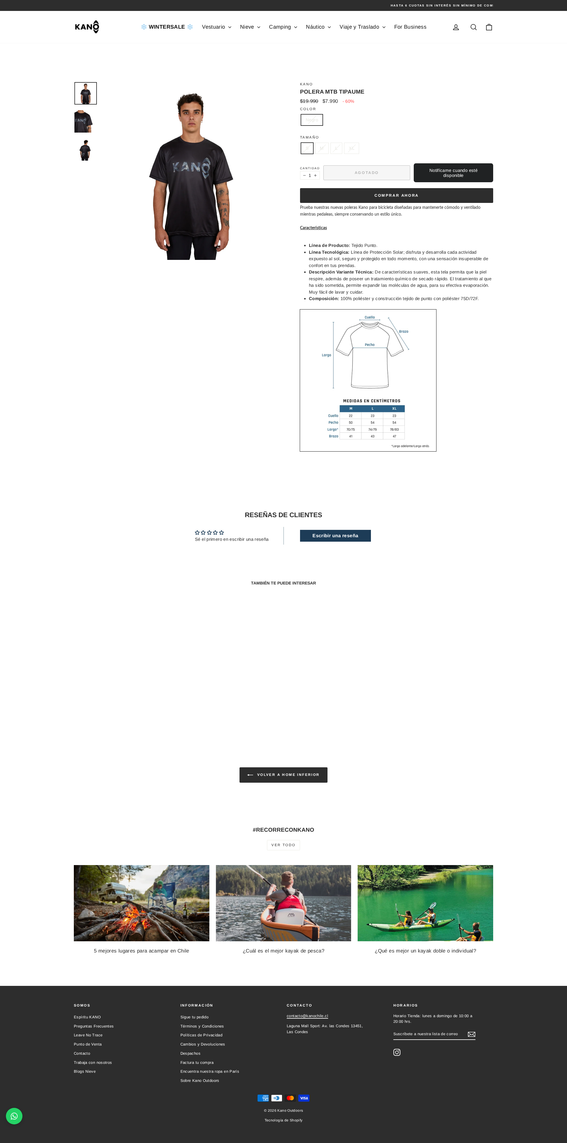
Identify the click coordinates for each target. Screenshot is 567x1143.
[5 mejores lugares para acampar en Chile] (141, 903)
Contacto (82, 1053)
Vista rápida (124, 693)
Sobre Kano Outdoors (199, 1080)
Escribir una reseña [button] (335, 535)
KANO (306, 84)
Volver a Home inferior (287, 775)
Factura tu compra (197, 1062)
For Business (410, 27)
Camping (281, 27)
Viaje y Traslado (360, 27)
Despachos (190, 1053)
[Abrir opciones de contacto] (14, 1116)
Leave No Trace (88, 1035)
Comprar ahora (396, 195)
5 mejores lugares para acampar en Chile (141, 951)
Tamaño (309, 137)
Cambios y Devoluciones (202, 1044)
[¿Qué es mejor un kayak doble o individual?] (425, 903)
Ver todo (283, 845)
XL (351, 148)
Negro (312, 119)
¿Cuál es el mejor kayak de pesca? (283, 951)
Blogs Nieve (85, 1071)
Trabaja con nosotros (93, 1062)
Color (308, 109)
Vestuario (214, 27)
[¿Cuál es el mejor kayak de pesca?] (283, 903)
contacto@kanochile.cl (307, 1016)
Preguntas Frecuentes (94, 1026)
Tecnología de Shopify (284, 1120)
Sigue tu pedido (194, 1017)
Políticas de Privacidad (201, 1035)
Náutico (316, 27)
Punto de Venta (88, 1044)
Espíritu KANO (87, 1017)
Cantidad (310, 168)
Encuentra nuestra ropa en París (209, 1071)
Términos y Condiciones (202, 1026)
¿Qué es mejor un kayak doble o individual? (425, 951)
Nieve (248, 27)
